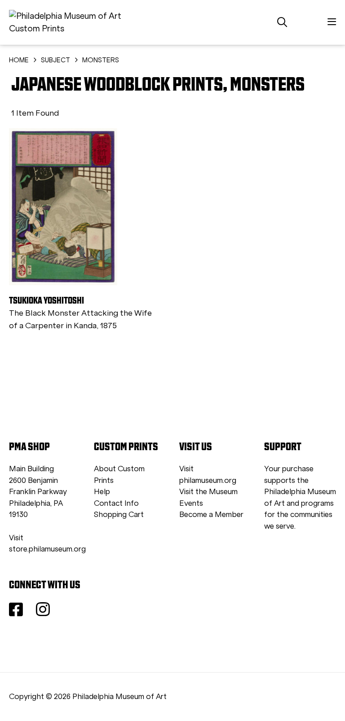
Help (102, 491)
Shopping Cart (119, 514)
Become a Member (211, 514)
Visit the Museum (208, 491)
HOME (19, 60)
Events (191, 503)
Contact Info (116, 503)
